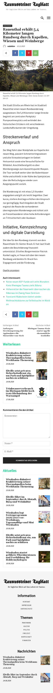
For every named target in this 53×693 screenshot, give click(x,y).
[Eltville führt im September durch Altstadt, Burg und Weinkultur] (44, 501)
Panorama (8, 26)
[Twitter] (22, 53)
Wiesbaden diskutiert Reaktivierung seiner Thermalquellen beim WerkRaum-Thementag (20, 357)
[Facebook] (15, 53)
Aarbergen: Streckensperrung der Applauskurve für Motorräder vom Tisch (13, 332)
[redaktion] (5, 46)
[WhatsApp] (35, 53)
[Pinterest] (29, 53)
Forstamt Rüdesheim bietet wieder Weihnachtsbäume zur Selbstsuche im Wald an (28, 300)
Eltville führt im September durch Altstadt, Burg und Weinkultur (21, 499)
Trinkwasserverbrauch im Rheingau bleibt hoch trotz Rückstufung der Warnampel (20, 392)
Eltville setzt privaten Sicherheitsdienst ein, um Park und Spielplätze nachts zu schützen (20, 375)
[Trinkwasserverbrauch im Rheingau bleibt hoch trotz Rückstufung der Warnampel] (41, 392)
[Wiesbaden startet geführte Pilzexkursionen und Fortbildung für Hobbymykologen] (44, 556)
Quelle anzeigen (11, 270)
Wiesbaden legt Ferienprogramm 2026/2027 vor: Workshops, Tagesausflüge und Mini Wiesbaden (20, 518)
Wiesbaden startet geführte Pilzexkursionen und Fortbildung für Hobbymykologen (21, 556)
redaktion (11, 46)
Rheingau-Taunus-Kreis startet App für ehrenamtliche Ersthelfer (39, 332)
